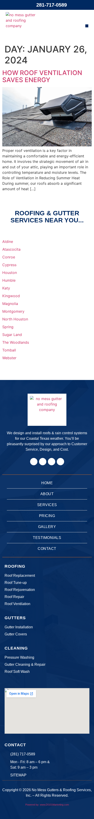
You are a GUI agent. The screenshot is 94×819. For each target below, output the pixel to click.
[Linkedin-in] (51, 461)
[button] (86, 25)
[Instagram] (42, 461)
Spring (7, 327)
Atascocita (11, 249)
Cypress (9, 265)
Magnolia (10, 303)
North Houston (15, 319)
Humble (9, 280)
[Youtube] (60, 461)
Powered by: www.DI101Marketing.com (47, 804)
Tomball (9, 350)
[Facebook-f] (33, 461)
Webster (9, 358)
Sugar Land (12, 334)
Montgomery (13, 311)
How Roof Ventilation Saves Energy (42, 76)
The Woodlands (15, 342)
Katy (6, 288)
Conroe (8, 257)
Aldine (7, 241)
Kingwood (11, 296)
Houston (9, 272)
